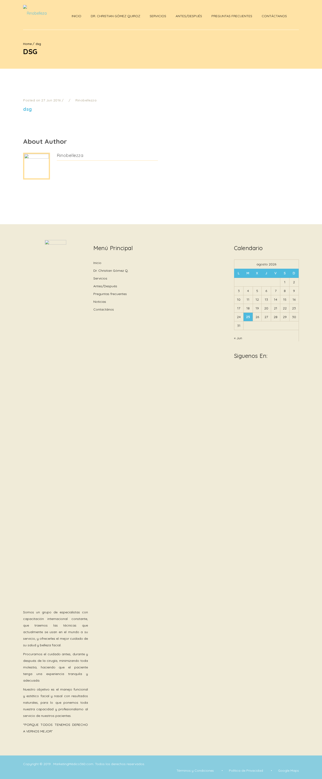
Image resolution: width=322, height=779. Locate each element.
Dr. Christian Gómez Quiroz (115, 16)
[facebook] (236, 372)
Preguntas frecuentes (110, 294)
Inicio (76, 16)
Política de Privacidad (246, 770)
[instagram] (246, 372)
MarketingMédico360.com (73, 764)
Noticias (99, 302)
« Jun (238, 338)
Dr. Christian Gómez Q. (110, 270)
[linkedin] (255, 369)
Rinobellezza (70, 155)
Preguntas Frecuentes (231, 16)
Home (27, 44)
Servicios (158, 16)
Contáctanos (274, 16)
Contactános (103, 309)
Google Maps (288, 770)
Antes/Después (189, 16)
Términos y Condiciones (195, 770)
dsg (38, 44)
